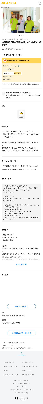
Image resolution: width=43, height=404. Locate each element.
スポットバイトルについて (11, 375)
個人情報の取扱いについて (11, 366)
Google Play (24, 393)
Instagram (14, 389)
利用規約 (6, 370)
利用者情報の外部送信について (30, 366)
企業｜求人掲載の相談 (28, 375)
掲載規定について (27, 370)
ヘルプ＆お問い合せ (9, 362)
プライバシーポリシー (28, 362)
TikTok (31, 389)
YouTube (26, 389)
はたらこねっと (21, 386)
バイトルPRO (26, 383)
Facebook (20, 389)
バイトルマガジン (17, 383)
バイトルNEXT (24, 380)
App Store (17, 393)
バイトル (16, 380)
